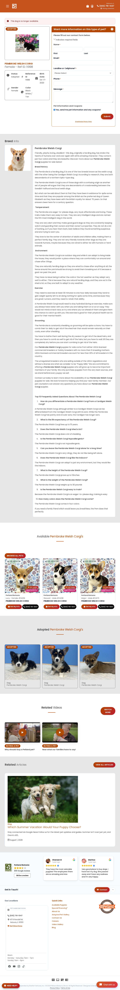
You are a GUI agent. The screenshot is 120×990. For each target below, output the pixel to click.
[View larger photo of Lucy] (36, 561)
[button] (14, 561)
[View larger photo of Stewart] (74, 561)
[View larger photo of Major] (112, 561)
